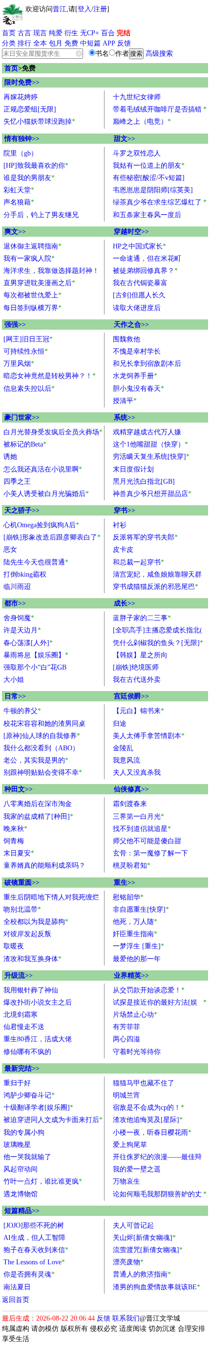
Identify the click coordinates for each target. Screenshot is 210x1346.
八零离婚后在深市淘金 (37, 804)
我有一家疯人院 (27, 258)
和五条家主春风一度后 (147, 215)
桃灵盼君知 (130, 865)
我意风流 (126, 760)
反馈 (124, 43)
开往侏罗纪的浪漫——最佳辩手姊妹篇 (157, 1158)
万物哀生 (126, 1181)
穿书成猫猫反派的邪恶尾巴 (154, 586)
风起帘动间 (20, 1169)
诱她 (10, 456)
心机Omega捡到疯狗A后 (39, 525)
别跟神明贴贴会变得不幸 (41, 772)
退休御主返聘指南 (30, 246)
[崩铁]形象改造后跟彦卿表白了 (50, 537)
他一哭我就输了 (27, 1157)
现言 (40, 33)
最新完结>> (22, 1068)
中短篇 (90, 43)
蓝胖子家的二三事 (140, 618)
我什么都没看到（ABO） (41, 748)
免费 (71, 43)
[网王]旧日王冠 (26, 339)
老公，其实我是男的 (34, 760)
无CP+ (89, 33)
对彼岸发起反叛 (27, 934)
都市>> (15, 603)
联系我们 (126, 1318)
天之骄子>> (22, 510)
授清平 (123, 400)
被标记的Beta (23, 444)
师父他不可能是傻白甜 (147, 841)
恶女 (10, 549)
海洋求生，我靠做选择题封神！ (51, 270)
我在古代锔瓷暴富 (140, 283)
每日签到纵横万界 (30, 308)
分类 (9, 43)
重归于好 (17, 1083)
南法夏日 (17, 1287)
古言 (24, 33)
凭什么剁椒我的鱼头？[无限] (156, 643)
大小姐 (13, 679)
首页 (9, 33)
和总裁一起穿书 (137, 562)
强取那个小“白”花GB (34, 667)
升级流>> (18, 975)
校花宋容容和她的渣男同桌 (44, 723)
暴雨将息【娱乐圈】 (34, 655)
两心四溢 (126, 1039)
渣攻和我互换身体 (30, 959)
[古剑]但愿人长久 (139, 295)
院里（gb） (20, 153)
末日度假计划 (133, 469)
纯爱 (56, 33)
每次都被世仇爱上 (30, 295)
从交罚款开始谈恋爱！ (147, 990)
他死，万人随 (133, 921)
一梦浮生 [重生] (137, 946)
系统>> (124, 417)
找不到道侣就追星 (140, 828)
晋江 (59, 9)
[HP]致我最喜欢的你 (34, 165)
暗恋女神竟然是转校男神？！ (47, 376)
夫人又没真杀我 (137, 772)
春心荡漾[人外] (26, 643)
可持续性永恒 (23, 351)
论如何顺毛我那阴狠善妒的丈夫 (157, 1195)
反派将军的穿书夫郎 (143, 537)
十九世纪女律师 (137, 97)
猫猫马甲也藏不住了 (143, 1083)
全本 (40, 43)
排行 (24, 43)
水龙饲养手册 (133, 376)
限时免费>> (22, 82)
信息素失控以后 (27, 388)
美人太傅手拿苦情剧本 (147, 736)
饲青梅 (13, 841)
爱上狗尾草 (130, 1144)
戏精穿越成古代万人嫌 (147, 432)
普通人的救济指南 (140, 1274)
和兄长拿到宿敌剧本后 (147, 363)
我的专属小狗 (23, 1132)
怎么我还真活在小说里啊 (41, 469)
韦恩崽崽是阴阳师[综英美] (153, 190)
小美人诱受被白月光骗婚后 (44, 493)
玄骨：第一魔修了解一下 (150, 853)
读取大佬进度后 (137, 308)
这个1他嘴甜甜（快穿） (149, 444)
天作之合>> (131, 324)
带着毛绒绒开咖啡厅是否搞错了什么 (157, 110)
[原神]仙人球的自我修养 (40, 736)
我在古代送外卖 (137, 679)
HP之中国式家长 (138, 246)
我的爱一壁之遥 (137, 1169)
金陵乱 (123, 748)
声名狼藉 (17, 202)
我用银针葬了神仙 (30, 990)
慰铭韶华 (126, 897)
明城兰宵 (126, 1095)
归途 (119, 723)
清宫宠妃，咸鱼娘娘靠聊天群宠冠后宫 (157, 576)
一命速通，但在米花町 (147, 258)
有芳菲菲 (126, 1027)
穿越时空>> (131, 231)
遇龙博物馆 (20, 1194)
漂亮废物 (126, 1262)
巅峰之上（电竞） (140, 121)
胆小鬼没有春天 (137, 388)
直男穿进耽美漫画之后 (37, 283)
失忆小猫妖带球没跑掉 (37, 121)
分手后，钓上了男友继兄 (41, 215)
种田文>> (18, 789)
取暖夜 (13, 946)
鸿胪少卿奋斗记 (27, 1095)
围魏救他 (126, 339)
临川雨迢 (17, 586)
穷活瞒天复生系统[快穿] (149, 456)
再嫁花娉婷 (20, 97)
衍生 (71, 33)
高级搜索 (159, 53)
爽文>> (15, 231)
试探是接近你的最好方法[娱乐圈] (155, 1004)
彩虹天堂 (17, 190)
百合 (108, 33)
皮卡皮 (123, 549)
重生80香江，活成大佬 (37, 1039)
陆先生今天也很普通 (34, 562)
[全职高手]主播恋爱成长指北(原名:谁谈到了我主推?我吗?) (157, 631)
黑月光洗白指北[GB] (144, 481)
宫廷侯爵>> (131, 696)
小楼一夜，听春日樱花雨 (150, 1132)
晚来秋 (13, 828)
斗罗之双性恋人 (137, 153)
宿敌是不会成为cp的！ (147, 1107)
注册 (100, 9)
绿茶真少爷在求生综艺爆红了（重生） (157, 203)
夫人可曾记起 (133, 1225)
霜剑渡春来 (130, 804)
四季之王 (17, 481)
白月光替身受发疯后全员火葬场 (51, 432)
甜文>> (124, 138)
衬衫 (119, 525)
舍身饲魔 (17, 618)
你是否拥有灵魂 (27, 1274)
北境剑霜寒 (20, 1014)
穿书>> (124, 510)
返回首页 (15, 1299)
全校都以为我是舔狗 (34, 921)
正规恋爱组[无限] (29, 109)
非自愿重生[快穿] (139, 909)
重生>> (124, 882)
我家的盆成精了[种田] (36, 816)
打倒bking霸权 (24, 574)
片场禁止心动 (133, 1014)
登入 (84, 9)
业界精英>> (131, 975)
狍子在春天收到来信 (34, 1250)
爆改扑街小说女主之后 (37, 1002)
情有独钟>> (22, 138)
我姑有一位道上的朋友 (147, 165)
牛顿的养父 (20, 711)
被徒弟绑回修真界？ (143, 270)
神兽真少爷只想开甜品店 (150, 493)
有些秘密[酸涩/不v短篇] (149, 177)
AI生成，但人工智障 (34, 1237)
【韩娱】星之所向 (140, 655)
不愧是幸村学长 (137, 351)
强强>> (15, 324)
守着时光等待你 (137, 1051)
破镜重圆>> (22, 882)
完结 (123, 33)
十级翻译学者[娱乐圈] (36, 1107)
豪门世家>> (22, 417)
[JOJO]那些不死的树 (33, 1225)
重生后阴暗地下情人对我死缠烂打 (51, 898)
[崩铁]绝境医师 (136, 667)
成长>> (124, 603)
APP (109, 43)
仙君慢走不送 (23, 1027)
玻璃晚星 (17, 1144)
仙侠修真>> (131, 789)
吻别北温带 (20, 909)
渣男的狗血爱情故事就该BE (155, 1287)
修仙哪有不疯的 (27, 1051)
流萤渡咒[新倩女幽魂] (146, 1250)
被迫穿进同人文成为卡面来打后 (51, 1119)
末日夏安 (17, 853)
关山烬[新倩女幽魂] (142, 1237)
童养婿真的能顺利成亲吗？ (44, 865)
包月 (56, 43)
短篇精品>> (22, 1210)
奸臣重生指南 (133, 934)
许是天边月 (20, 630)
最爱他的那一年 (137, 959)
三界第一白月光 (137, 816)
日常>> (15, 696)
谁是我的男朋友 (27, 177)
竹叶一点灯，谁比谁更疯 (41, 1181)
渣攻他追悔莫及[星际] (146, 1119)
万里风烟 (17, 363)
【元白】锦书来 (137, 711)
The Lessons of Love (32, 1262)
